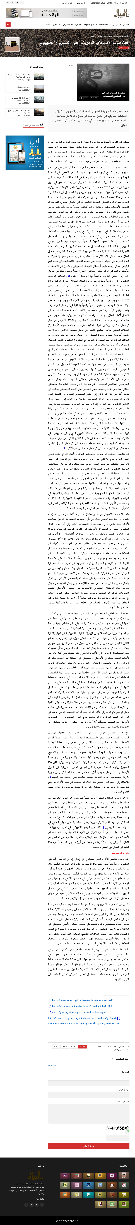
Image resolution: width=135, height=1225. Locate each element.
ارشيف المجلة (117, 36)
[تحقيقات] (76, 1195)
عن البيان (114, 24)
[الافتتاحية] (124, 1185)
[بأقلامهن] (100, 1204)
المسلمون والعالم (97, 36)
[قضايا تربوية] (100, 1176)
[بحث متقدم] (8, 24)
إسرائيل (64, 1046)
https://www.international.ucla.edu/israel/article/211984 (82, 1006)
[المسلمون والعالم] (124, 1175)
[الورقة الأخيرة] (112, 1185)
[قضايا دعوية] (88, 1176)
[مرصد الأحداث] (100, 1185)
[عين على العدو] (88, 1195)
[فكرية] (100, 1195)
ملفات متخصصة (102, 24)
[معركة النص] (112, 1204)
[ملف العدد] (112, 1176)
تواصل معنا (81, 3)
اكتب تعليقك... (124, 1101)
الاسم (127, 1078)
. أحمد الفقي (123, 47)
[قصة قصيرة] (65, 1195)
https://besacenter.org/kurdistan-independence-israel (82, 1000)
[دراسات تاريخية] (112, 1195)
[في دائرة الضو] (88, 1185)
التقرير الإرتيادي (68, 24)
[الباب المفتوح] (65, 1185)
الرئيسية (126, 36)
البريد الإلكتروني (124, 1089)
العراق (56, 1046)
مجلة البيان (125, 24)
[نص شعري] (76, 1185)
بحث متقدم (47, 24)
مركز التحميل (57, 24)
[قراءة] (124, 1195)
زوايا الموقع (90, 24)
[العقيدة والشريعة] (76, 1176)
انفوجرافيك (79, 24)
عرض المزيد (53, 1065)
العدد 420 (107, 36)
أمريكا (73, 1046)
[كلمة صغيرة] (65, 1176)
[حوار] (124, 1204)
